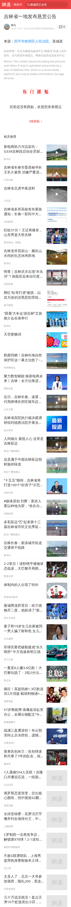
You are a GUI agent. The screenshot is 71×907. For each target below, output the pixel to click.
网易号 (18, 4)
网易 (6, 4)
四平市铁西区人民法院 (31, 41)
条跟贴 (34, 121)
